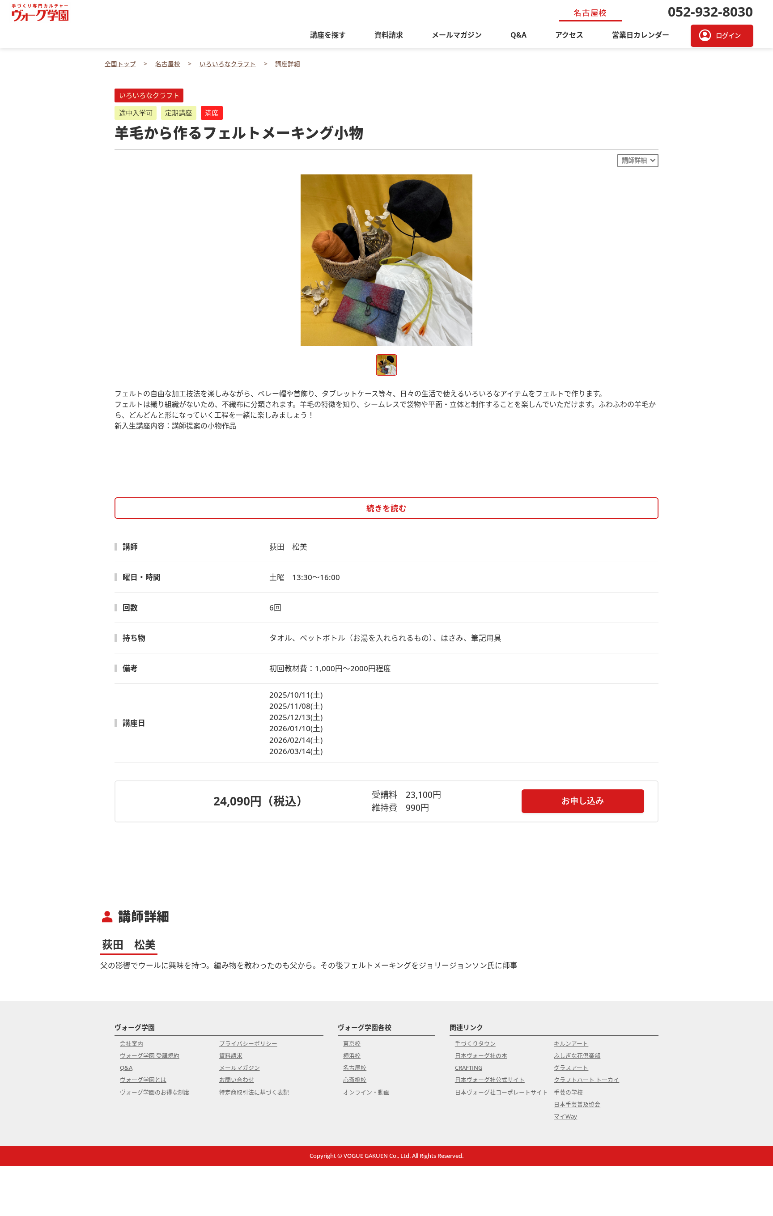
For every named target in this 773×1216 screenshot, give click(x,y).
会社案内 (131, 1043)
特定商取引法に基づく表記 (254, 1092)
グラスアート (571, 1067)
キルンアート (571, 1043)
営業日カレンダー (640, 35)
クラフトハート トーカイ (586, 1080)
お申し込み (582, 801)
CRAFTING (468, 1067)
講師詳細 (634, 160)
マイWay (565, 1116)
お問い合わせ (236, 1080)
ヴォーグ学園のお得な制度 (155, 1092)
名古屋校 (354, 1067)
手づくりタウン (475, 1043)
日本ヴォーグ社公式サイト (490, 1080)
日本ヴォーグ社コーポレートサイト (501, 1092)
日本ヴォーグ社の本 (481, 1055)
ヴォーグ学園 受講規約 (149, 1055)
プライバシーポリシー (248, 1043)
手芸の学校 (568, 1092)
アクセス (569, 35)
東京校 (352, 1043)
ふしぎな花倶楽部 (577, 1055)
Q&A (518, 35)
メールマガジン (457, 35)
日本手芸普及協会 (577, 1104)
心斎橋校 (354, 1080)
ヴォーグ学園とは (143, 1080)
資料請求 (388, 35)
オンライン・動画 (366, 1092)
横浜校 (352, 1055)
